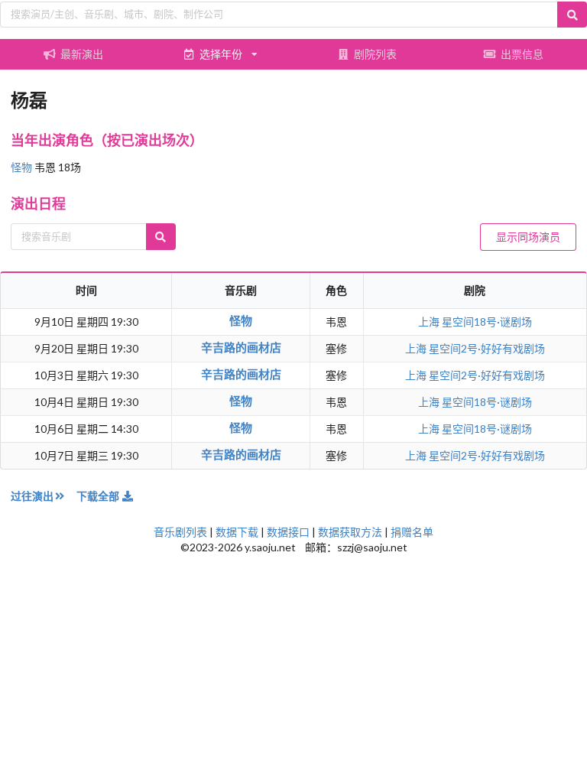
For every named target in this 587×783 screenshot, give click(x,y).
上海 (430, 321)
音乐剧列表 (180, 531)
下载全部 (99, 495)
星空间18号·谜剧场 (487, 321)
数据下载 (237, 531)
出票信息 (522, 53)
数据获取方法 (350, 531)
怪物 (22, 167)
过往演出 (32, 495)
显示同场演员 (528, 236)
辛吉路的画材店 (241, 347)
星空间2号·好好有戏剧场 (487, 348)
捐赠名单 (412, 531)
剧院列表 (375, 53)
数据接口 (288, 531)
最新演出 (81, 53)
